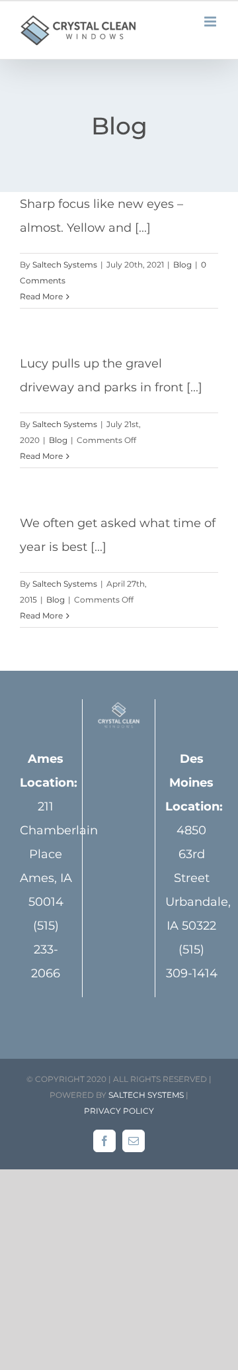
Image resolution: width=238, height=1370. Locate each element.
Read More (41, 296)
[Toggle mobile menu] (211, 21)
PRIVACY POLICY (119, 1111)
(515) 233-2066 (45, 949)
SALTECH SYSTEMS (146, 1095)
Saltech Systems (64, 264)
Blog (182, 264)
